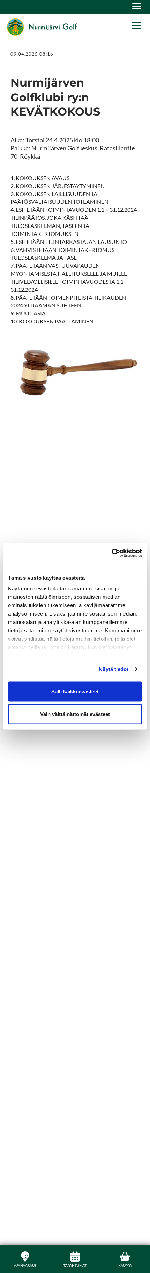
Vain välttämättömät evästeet (75, 714)
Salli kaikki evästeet (75, 691)
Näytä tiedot (113, 669)
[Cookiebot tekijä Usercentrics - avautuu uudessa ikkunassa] (111, 553)
